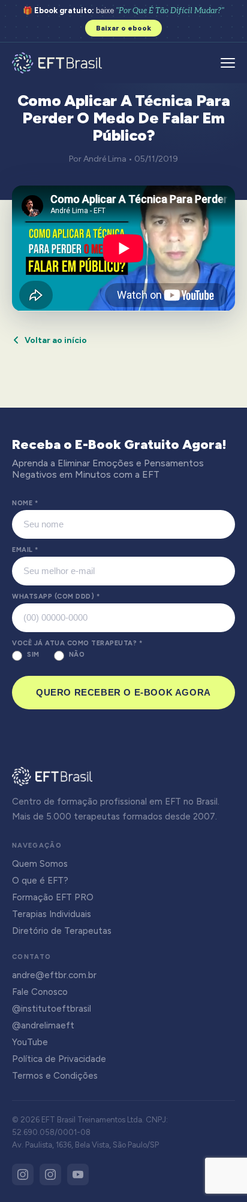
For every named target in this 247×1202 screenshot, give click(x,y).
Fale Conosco (40, 992)
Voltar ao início (56, 340)
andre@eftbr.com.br (54, 975)
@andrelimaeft (43, 1025)
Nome (25, 503)
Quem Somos (40, 863)
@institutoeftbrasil (51, 1008)
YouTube (30, 1042)
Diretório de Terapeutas (62, 930)
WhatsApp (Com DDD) (56, 596)
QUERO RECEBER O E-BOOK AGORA (123, 692)
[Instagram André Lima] (50, 1174)
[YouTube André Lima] (78, 1174)
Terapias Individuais (51, 914)
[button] (228, 63)
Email (25, 550)
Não (77, 654)
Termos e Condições (55, 1075)
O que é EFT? (40, 880)
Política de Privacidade (59, 1059)
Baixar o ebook (123, 28)
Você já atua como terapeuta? (77, 643)
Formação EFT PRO (53, 897)
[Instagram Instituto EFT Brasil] (23, 1174)
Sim (33, 654)
